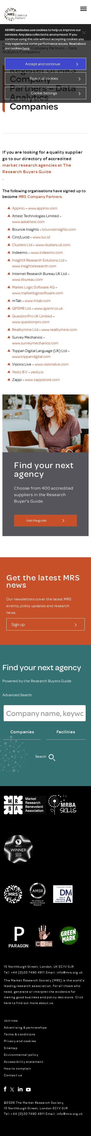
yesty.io (37, 371)
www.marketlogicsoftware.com (37, 292)
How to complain (17, 1068)
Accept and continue (42, 63)
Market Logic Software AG (33, 287)
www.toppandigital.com (31, 356)
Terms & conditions (19, 1034)
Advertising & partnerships (25, 1027)
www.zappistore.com (42, 379)
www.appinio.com (42, 208)
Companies (22, 732)
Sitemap (10, 1048)
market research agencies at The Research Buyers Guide (36, 168)
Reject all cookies (44, 78)
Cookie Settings (44, 93)
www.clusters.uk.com (53, 244)
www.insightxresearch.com (34, 265)
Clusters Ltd (22, 244)
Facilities (66, 732)
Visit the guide (36, 520)
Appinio (18, 208)
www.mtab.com (38, 300)
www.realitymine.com (59, 329)
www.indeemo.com (47, 252)
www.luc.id (41, 237)
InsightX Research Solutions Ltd (38, 260)
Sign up (18, 624)
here (26, 48)
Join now (11, 1020)
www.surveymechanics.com (35, 343)
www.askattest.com (28, 221)
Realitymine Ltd (25, 329)
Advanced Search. (17, 694)
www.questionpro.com (31, 321)
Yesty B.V (19, 371)
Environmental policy (21, 1055)
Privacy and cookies (20, 1041)
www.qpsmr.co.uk (48, 308)
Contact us (13, 1075)
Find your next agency (41, 667)
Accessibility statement (23, 1062)
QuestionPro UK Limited (32, 316)
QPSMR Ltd (21, 308)
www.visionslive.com (51, 364)
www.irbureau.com (27, 279)
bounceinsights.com (59, 229)
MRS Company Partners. (41, 196)
